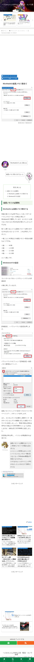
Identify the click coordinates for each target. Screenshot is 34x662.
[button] (30, 391)
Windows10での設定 (14, 196)
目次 (14, 187)
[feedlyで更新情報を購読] (8, 643)
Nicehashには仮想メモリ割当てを (18, 193)
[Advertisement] (17, 56)
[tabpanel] (9, 20)
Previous (1, 20)
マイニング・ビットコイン (10, 76)
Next (33, 20)
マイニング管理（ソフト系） (10, 78)
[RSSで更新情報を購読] (25, 643)
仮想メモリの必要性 (12, 191)
